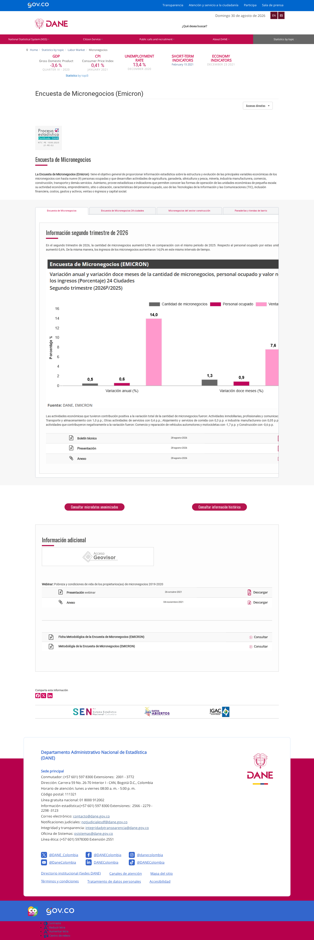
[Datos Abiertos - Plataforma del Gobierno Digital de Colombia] (157, 711)
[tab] (61, 211)
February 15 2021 (183, 64)
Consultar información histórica (219, 507)
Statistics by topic (53, 50)
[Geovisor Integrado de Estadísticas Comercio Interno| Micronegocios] (98, 556)
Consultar (261, 637)
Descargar (260, 592)
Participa (250, 5)
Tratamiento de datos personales (114, 881)
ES (281, 15)
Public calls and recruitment (155, 39)
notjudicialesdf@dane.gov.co (104, 822)
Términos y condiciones (60, 881)
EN (274, 15)
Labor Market (76, 50)
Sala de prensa (272, 5)
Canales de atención (125, 873)
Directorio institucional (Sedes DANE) (71, 873)
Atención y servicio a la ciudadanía (213, 5)
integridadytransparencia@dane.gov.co (117, 827)
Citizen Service (92, 39)
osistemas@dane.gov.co (93, 833)
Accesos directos (255, 105)
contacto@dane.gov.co (91, 816)
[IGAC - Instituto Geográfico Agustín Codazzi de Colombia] (219, 712)
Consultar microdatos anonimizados (94, 507)
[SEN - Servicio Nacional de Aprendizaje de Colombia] (94, 711)
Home (34, 50)
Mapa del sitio (161, 873)
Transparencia (173, 5)
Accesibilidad (160, 881)
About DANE (220, 39)
